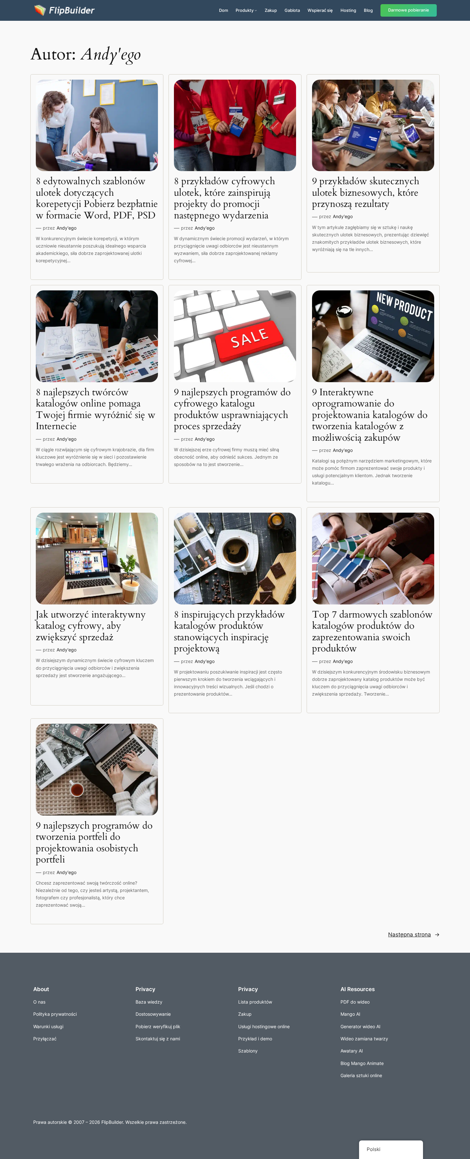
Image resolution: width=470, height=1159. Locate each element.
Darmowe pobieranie (408, 10)
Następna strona (414, 934)
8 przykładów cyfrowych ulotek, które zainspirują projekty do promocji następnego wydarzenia (224, 198)
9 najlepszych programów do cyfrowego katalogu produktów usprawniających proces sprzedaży (232, 409)
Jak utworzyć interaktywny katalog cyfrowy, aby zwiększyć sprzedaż (91, 626)
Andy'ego (66, 228)
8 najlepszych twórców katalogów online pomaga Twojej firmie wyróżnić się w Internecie (95, 409)
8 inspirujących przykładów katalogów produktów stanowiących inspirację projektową (229, 632)
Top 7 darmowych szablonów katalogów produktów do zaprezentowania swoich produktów (372, 632)
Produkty (245, 10)
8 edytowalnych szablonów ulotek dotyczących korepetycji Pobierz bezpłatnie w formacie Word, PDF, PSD (97, 198)
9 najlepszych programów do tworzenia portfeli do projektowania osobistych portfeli (94, 843)
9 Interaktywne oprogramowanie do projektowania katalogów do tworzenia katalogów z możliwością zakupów (369, 415)
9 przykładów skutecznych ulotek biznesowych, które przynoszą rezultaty (365, 193)
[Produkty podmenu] (256, 10)
